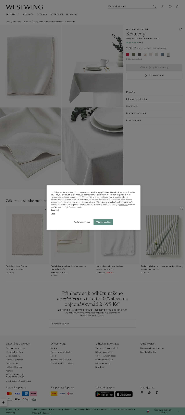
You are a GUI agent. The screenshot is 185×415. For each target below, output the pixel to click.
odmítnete (123, 205)
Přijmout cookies (103, 222)
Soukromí (55, 210)
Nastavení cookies (82, 222)
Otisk (53, 214)
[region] (93, 207)
